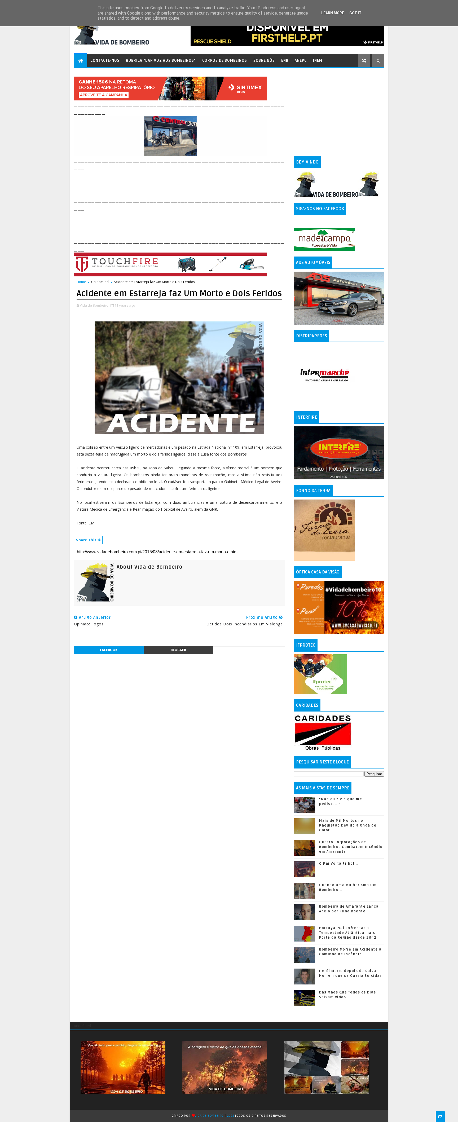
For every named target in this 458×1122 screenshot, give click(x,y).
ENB (284, 60)
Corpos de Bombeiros (224, 60)
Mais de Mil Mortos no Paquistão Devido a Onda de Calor (347, 825)
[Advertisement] (170, 183)
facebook (108, 650)
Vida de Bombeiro (209, 1116)
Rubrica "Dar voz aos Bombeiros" (161, 60)
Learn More (332, 13)
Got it (355, 13)
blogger (178, 650)
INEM (317, 60)
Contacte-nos (105, 60)
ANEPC (301, 60)
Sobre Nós (264, 60)
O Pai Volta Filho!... (338, 864)
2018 (231, 1116)
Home (81, 281)
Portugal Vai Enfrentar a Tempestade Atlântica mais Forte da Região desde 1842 (347, 933)
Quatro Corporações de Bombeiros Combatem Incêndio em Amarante (351, 847)
